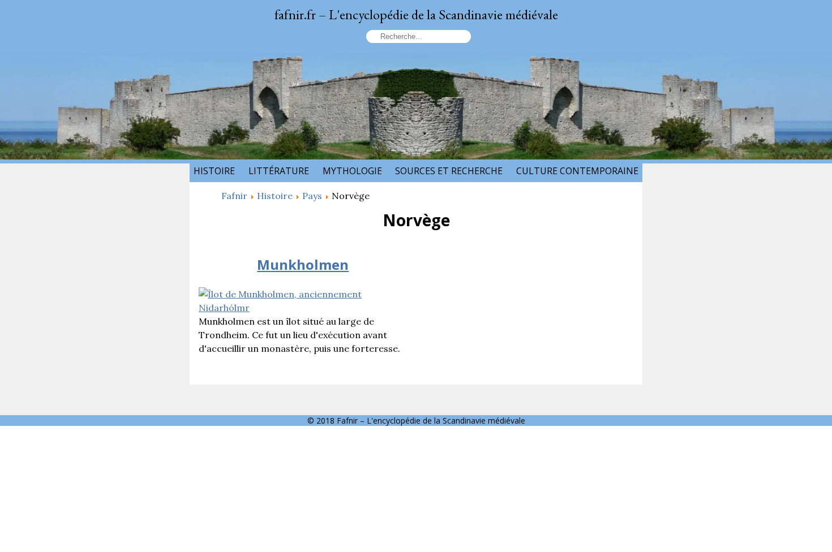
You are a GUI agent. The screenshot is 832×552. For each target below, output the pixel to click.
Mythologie (352, 171)
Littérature (278, 171)
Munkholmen (303, 264)
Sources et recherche (449, 171)
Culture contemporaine (577, 171)
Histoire (214, 171)
